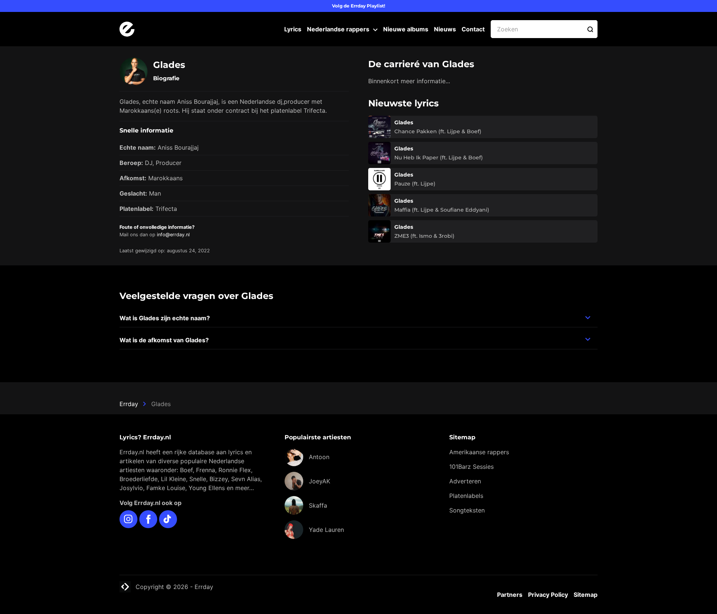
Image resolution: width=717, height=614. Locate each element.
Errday (129, 404)
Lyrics (292, 29)
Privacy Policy (548, 594)
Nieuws (445, 29)
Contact (473, 29)
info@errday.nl (173, 234)
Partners (509, 594)
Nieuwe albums (405, 29)
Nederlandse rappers (338, 29)
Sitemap (586, 594)
